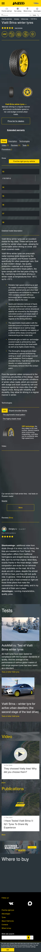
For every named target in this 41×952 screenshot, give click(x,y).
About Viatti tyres (8, 921)
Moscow (5, 15)
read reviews (18, 28)
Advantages (37, 11)
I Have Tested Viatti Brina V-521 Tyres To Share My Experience (19, 824)
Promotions (6, 149)
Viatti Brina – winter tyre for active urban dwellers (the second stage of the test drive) (20, 708)
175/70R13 (6, 178)
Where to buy (27, 11)
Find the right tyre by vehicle (24, 161)
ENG (34, 15)
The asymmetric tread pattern (14, 414)
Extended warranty (16, 130)
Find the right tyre (7, 11)
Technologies (24, 141)
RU (31, 15)
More (21, 507)
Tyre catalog (17, 11)
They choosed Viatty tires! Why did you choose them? (20, 770)
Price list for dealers (16, 121)
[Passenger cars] (36, 3)
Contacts (5, 924)
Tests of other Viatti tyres (10, 672)
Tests (24, 145)
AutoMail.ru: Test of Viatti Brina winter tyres (17, 647)
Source (4, 501)
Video (4, 145)
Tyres (4, 917)
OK (7, 949)
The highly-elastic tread (12, 418)
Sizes (4, 141)
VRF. (5, 410)
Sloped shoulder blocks (18, 410)
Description (12, 141)
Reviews (14, 145)
